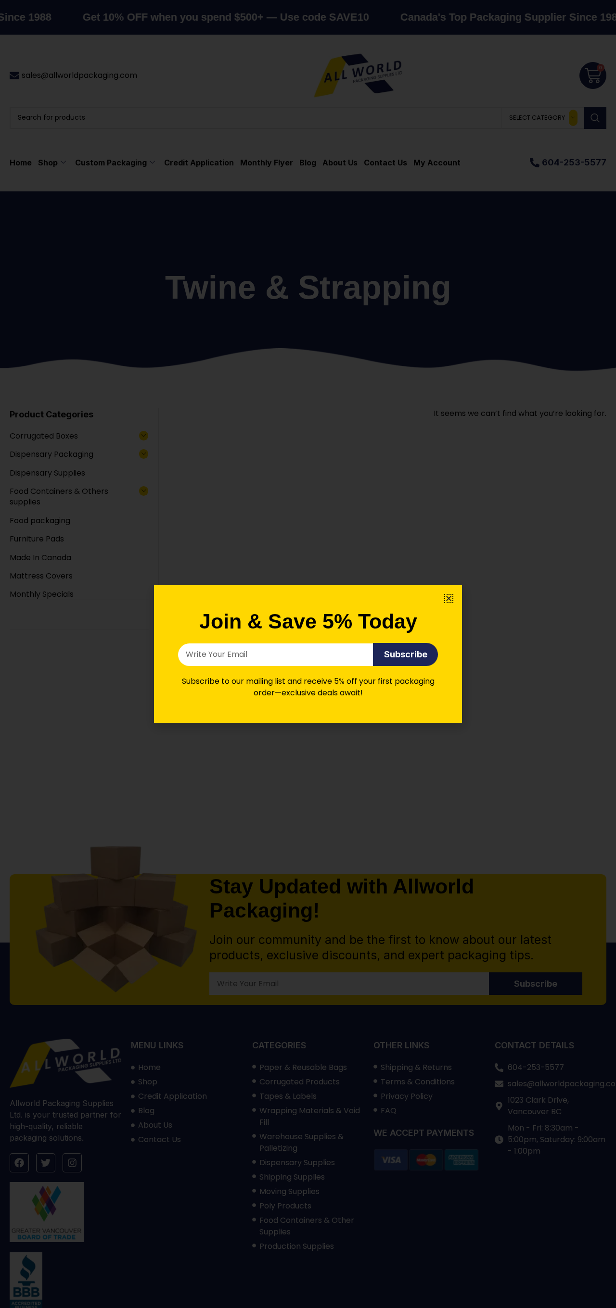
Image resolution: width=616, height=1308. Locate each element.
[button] (448, 598)
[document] (308, 654)
